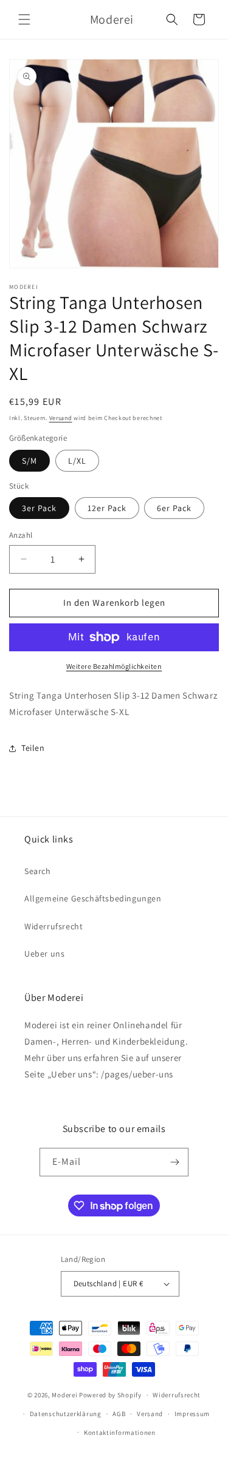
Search (37, 871)
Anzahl (20, 535)
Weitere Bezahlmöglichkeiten (114, 666)
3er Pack (39, 508)
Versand (60, 418)
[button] (24, 19)
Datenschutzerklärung (66, 1413)
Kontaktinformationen (120, 1432)
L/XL (77, 460)
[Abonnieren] (174, 1162)
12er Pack (107, 508)
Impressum (192, 1413)
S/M (29, 460)
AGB (118, 1413)
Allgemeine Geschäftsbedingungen (93, 898)
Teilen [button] (33, 747)
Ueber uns (44, 953)
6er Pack (174, 508)
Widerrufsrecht (53, 926)
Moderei (64, 1395)
